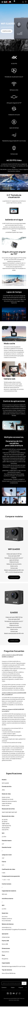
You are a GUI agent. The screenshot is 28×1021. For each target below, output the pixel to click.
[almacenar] (25, 2)
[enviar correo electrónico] (24, 983)
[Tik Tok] (17, 994)
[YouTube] (14, 994)
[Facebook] (8, 994)
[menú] (2, 2)
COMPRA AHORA (6, 31)
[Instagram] (20, 994)
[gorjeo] (11, 994)
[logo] (7, 2)
